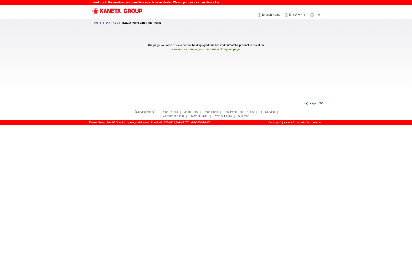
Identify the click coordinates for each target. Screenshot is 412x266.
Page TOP (316, 103)
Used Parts (211, 112)
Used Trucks (170, 112)
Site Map (243, 116)
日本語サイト (297, 14)
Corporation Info (173, 116)
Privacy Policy (223, 116)
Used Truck (110, 23)
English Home (271, 14)
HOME (94, 23)
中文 (317, 14)
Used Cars (191, 112)
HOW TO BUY (199, 116)
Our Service (267, 112)
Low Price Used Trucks (239, 112)
